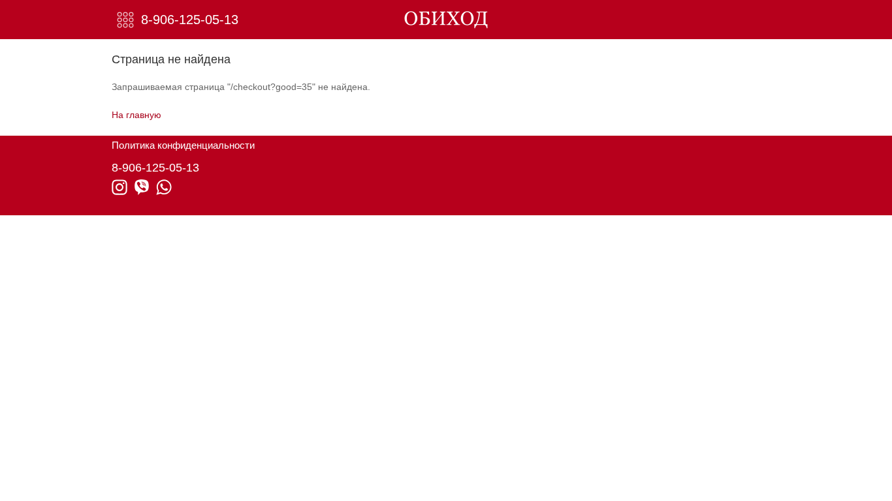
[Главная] (446, 20)
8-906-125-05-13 (189, 19)
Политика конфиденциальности (183, 145)
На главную (136, 115)
